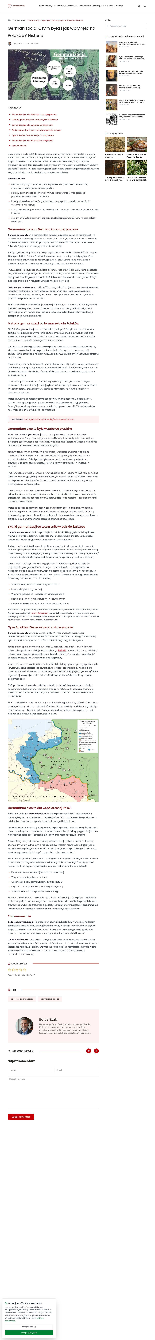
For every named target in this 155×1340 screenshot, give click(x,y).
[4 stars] (21, 970)
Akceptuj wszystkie (29, 1332)
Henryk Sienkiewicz (39, 613)
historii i (62, 650)
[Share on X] (96, 1050)
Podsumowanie (19, 145)
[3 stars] (17, 970)
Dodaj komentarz (21, 1116)
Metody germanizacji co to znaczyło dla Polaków (35, 119)
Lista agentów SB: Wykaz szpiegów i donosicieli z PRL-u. (49, 419)
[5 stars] (24, 970)
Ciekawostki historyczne (67, 6)
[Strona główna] (9, 20)
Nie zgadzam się (29, 1327)
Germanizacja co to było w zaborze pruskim (32, 125)
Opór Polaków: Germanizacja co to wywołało (33, 135)
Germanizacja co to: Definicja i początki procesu (34, 114)
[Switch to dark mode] (145, 6)
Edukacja (119, 6)
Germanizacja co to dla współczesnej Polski (32, 140)
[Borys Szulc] (9, 44)
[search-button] (138, 5)
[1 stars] (9, 970)
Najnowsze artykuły (47, 6)
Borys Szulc (17, 44)
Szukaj (108, 20)
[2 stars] (13, 970)
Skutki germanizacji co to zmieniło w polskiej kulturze (36, 130)
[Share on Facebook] (88, 1050)
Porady (110, 6)
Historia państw (99, 6)
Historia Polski (85, 6)
